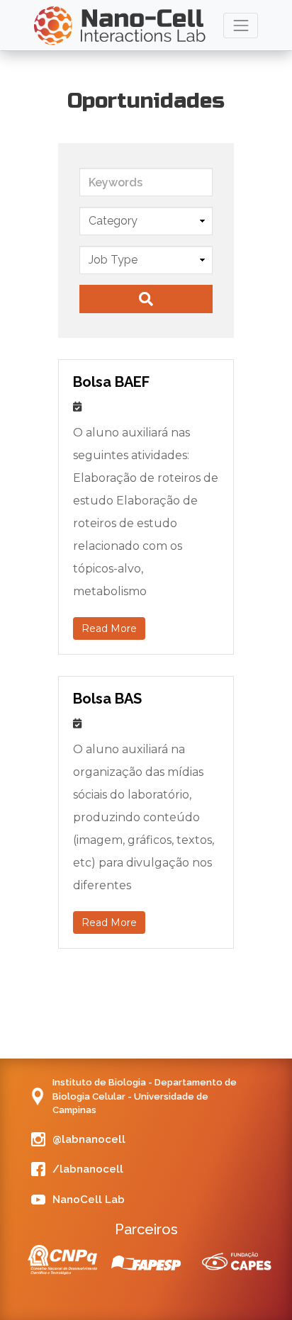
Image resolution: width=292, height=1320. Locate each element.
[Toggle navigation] (240, 25)
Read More (109, 628)
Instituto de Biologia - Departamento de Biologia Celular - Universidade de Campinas (144, 1096)
